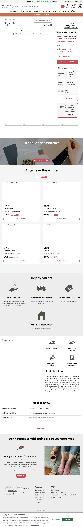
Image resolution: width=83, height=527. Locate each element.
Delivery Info (39, 495)
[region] (41, 519)
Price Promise (39, 497)
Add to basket (68, 62)
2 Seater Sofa (12, 19)
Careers (38, 502)
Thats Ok (67, 519)
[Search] (63, 6)
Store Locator (39, 490)
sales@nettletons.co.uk (17, 493)
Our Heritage (39, 500)
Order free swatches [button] (41, 160)
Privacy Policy (56, 497)
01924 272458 (12, 491)
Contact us (55, 490)
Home (5, 19)
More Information (34, 525)
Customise (68, 98)
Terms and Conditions (59, 492)
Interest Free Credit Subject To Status (64, 495)
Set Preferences (41, 510)
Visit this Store (10, 494)
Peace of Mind (40, 492)
